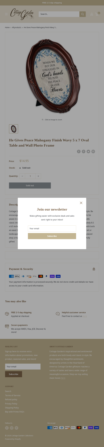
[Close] (81, 203)
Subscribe (52, 236)
